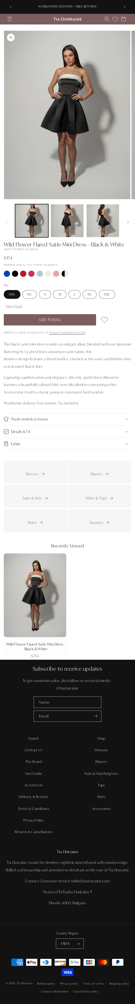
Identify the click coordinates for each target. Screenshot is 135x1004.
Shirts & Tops (96, 498)
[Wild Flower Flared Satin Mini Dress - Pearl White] (48, 275)
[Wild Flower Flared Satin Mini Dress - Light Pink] (56, 275)
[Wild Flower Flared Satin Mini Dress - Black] (15, 275)
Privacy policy (69, 983)
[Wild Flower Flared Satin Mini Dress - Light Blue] (40, 275)
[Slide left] (7, 222)
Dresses (32, 474)
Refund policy (46, 983)
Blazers (96, 474)
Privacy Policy (33, 820)
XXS (12, 294)
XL (90, 294)
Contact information (54, 991)
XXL (107, 294)
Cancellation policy (85, 991)
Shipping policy (119, 983)
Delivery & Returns (33, 797)
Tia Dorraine (25, 983)
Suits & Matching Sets (101, 773)
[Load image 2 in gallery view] (67, 220)
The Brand (33, 761)
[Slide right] (128, 222)
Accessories (101, 808)
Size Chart (14, 306)
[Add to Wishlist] (104, 321)
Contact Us (34, 750)
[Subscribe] (95, 716)
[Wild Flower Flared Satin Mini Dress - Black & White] (65, 275)
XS (29, 294)
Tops (101, 785)
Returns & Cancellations (34, 832)
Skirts (32, 522)
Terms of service (94, 983)
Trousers (96, 522)
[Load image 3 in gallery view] (103, 220)
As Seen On (33, 785)
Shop (101, 738)
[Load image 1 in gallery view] (31, 220)
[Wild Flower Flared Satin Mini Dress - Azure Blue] (7, 275)
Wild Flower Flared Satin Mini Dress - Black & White (35, 646)
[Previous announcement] (11, 7)
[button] (9, 19)
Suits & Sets (32, 498)
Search (33, 738)
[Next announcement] (124, 7)
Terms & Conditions (33, 808)
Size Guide (33, 773)
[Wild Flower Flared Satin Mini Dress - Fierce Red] (23, 275)
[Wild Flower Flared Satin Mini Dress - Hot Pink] (31, 275)
